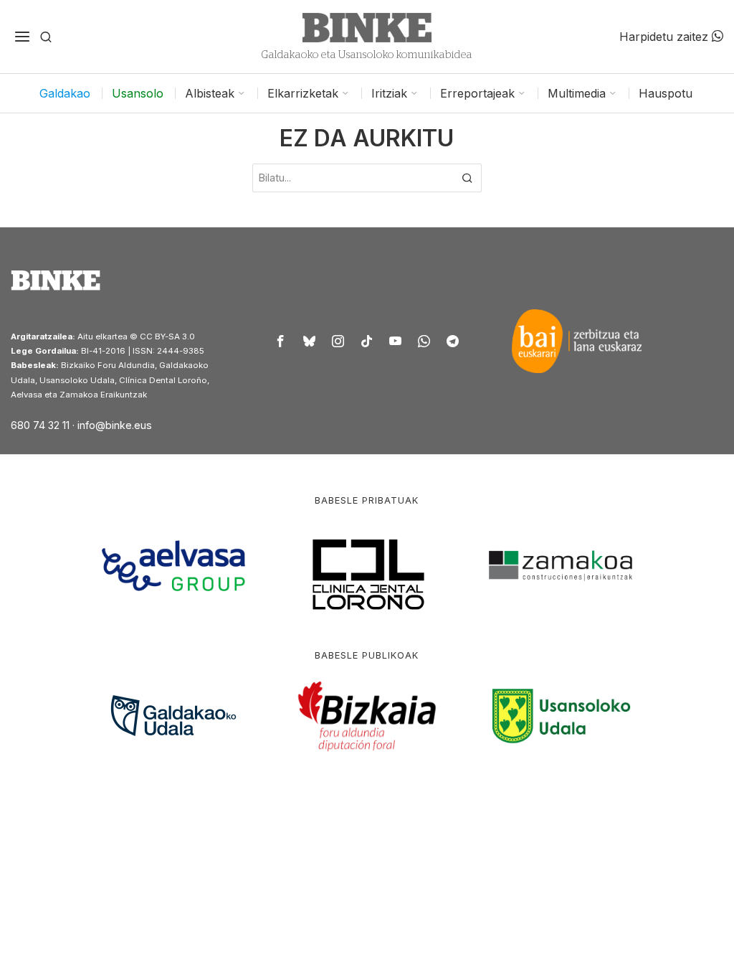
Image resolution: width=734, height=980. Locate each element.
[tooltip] (281, 340)
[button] (467, 178)
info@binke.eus (114, 425)
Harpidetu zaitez (665, 36)
